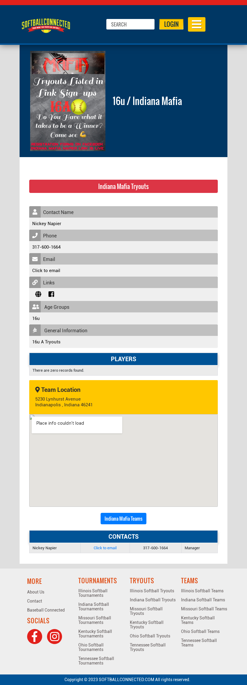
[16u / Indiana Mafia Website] (38, 294)
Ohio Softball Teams (200, 631)
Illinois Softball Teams (202, 590)
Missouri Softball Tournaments (94, 620)
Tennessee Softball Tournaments (96, 660)
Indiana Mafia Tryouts (123, 186)
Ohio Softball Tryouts (150, 636)
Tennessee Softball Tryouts (148, 647)
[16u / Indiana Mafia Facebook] (51, 294)
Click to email (46, 270)
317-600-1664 (46, 247)
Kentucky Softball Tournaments (95, 633)
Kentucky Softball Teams (198, 620)
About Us (35, 592)
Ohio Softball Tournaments (91, 647)
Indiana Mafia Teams (123, 518)
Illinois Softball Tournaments (93, 593)
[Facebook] (34, 636)
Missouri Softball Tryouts (146, 611)
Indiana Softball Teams (203, 599)
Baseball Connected (46, 610)
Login (171, 24)
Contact (34, 601)
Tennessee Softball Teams (199, 642)
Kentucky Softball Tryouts (147, 624)
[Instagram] (54, 636)
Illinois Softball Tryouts (152, 590)
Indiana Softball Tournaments (93, 606)
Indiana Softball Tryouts (153, 599)
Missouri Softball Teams (204, 608)
